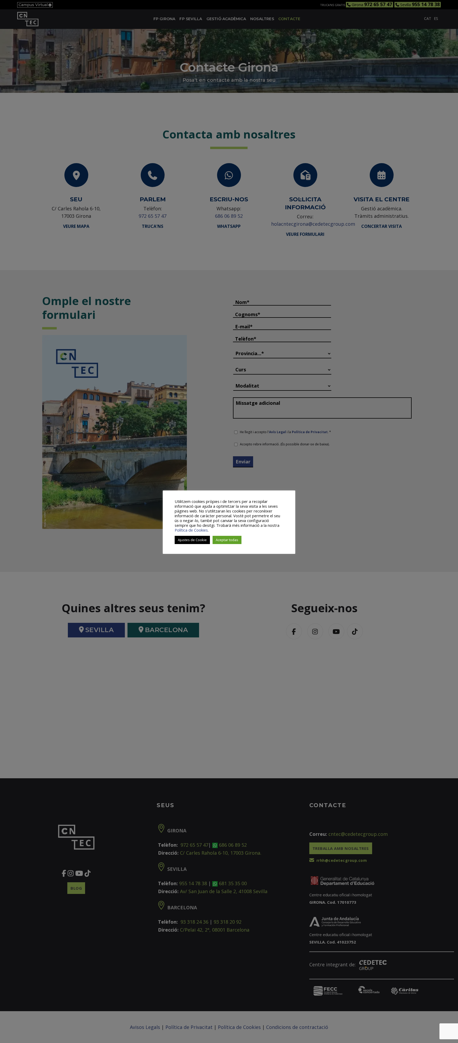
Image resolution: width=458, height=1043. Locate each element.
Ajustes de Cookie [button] (192, 539)
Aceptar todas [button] (227, 539)
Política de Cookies (191, 530)
